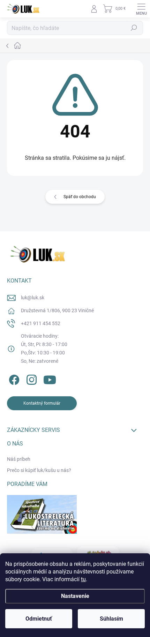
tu (83, 579)
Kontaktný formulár (41, 403)
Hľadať (134, 27)
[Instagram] (30, 379)
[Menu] (141, 8)
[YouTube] (50, 379)
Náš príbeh (18, 459)
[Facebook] (13, 379)
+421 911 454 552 (40, 323)
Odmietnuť (38, 618)
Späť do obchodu (79, 196)
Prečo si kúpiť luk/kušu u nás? (39, 470)
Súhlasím (111, 618)
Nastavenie (75, 596)
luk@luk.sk (32, 297)
